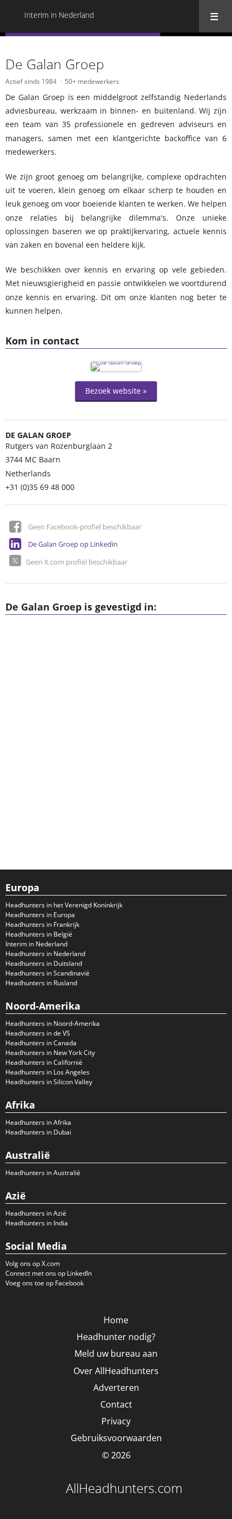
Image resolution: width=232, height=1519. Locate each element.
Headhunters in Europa (40, 914)
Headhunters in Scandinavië (47, 973)
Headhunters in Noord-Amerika (52, 1023)
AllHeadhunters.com (124, 1488)
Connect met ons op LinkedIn (48, 1273)
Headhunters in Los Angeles (47, 1072)
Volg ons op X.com (32, 1263)
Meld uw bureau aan (116, 1353)
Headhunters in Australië (42, 1172)
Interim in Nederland (36, 943)
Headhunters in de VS (37, 1033)
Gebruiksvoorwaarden (116, 1438)
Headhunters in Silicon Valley (48, 1081)
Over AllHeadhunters (116, 1371)
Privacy (116, 1421)
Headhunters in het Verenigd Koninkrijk (63, 905)
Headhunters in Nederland (45, 953)
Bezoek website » (116, 391)
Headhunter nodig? (116, 1337)
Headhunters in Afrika (38, 1122)
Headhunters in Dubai (38, 1132)
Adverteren (116, 1388)
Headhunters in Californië (44, 1062)
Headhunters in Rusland (41, 982)
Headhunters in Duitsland (43, 963)
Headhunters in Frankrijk (42, 924)
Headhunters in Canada (41, 1042)
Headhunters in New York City (50, 1052)
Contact (116, 1404)
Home (116, 1320)
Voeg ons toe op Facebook (44, 1283)
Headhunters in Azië (35, 1213)
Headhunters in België (38, 934)
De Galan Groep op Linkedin (73, 544)
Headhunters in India (36, 1223)
